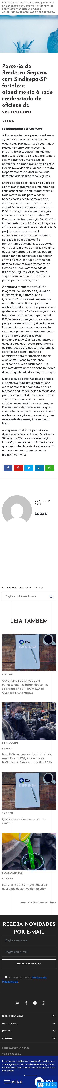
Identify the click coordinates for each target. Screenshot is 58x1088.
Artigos (35, 3)
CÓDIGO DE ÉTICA (11, 1054)
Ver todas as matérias (42, 902)
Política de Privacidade (15, 1048)
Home (24, 3)
